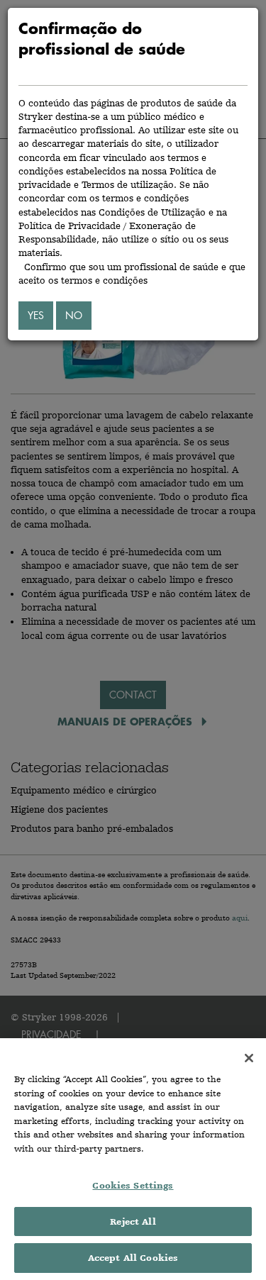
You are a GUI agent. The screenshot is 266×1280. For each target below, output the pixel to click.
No (73, 315)
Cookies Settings (132, 1185)
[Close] (249, 1058)
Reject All (132, 1221)
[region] (133, 1159)
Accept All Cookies (133, 1257)
